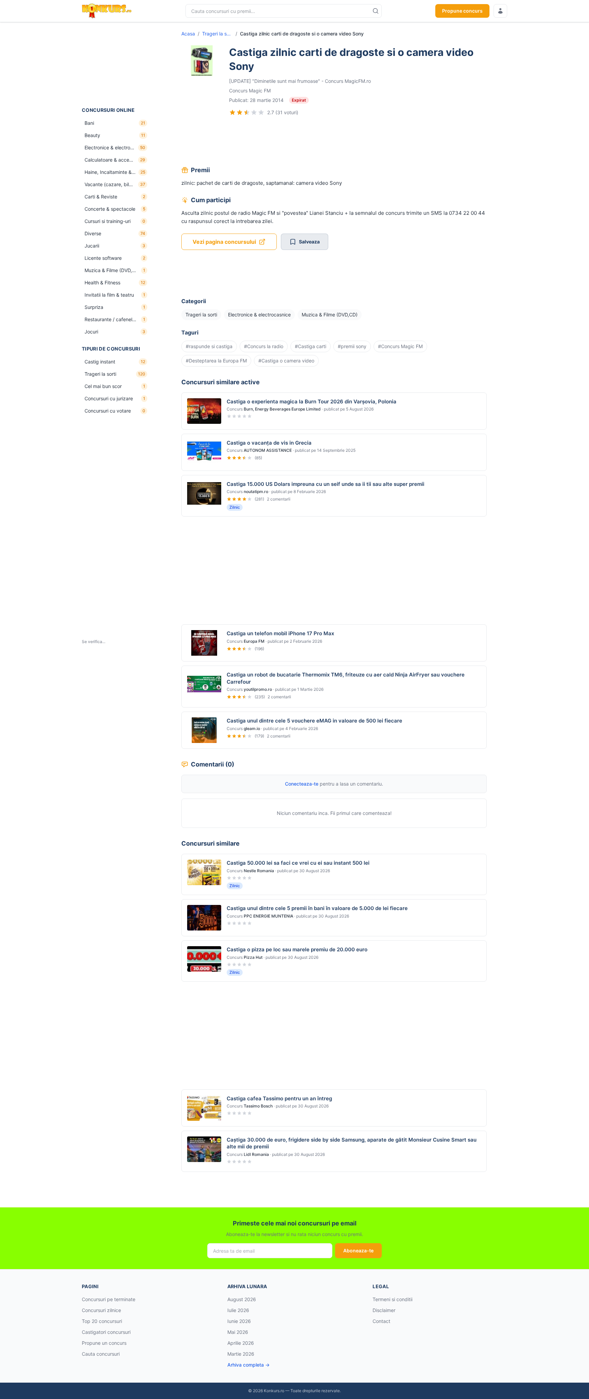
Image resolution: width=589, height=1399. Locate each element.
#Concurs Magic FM (400, 346)
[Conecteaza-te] (500, 11)
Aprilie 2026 (240, 1343)
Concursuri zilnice (101, 1310)
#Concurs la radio (263, 346)
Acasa (188, 33)
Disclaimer (384, 1310)
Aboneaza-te (358, 1250)
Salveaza (309, 241)
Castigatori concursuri (106, 1332)
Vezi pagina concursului (224, 241)
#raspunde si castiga (209, 346)
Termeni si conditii (392, 1299)
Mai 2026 (237, 1332)
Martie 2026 (240, 1354)
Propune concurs (462, 11)
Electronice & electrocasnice (259, 314)
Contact (381, 1321)
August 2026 (241, 1299)
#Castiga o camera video (286, 360)
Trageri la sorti (217, 33)
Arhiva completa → (248, 1365)
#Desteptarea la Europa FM (216, 360)
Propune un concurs (104, 1343)
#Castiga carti (310, 346)
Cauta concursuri (101, 1354)
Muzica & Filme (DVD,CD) (330, 314)
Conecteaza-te (301, 784)
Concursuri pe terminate (108, 1299)
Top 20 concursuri (102, 1321)
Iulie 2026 (238, 1310)
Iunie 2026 (239, 1321)
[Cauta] (375, 11)
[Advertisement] (116, 64)
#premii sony (352, 346)
